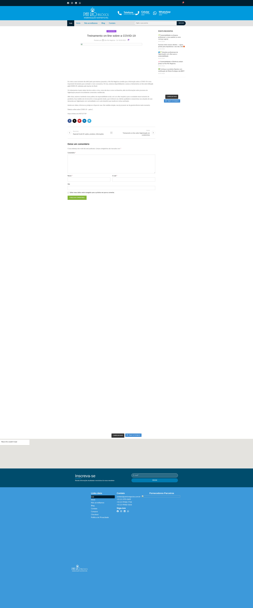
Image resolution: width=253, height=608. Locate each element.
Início (93, 500)
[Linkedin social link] (84, 121)
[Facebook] (68, 3)
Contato (112, 23)
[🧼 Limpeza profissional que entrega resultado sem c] (174, 86)
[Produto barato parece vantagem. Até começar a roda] (169, 82)
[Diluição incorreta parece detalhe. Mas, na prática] (183, 82)
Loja (70, 23)
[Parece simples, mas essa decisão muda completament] (179, 82)
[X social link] (74, 121)
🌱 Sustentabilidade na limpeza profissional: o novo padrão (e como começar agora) (169, 37)
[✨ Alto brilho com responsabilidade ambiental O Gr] (179, 86)
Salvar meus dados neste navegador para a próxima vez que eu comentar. (92, 192)
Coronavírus (111, 31)
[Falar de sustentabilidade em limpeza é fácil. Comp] (174, 82)
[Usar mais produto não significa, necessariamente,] (160, 82)
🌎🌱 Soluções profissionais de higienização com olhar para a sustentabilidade (168, 54)
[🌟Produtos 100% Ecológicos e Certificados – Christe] (183, 89)
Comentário (72, 153)
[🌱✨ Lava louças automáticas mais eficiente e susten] (179, 89)
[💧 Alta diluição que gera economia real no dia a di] (160, 89)
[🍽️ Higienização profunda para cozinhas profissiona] (169, 86)
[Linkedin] (76, 3)
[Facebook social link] (70, 121)
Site (69, 184)
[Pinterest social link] (79, 121)
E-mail (114, 176)
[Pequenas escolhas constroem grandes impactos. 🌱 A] (164, 82)
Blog (103, 23)
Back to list (111, 133)
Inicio (78, 23)
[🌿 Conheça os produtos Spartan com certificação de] (164, 92)
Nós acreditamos (91, 23)
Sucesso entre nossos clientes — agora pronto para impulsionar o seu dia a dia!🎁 (171, 45)
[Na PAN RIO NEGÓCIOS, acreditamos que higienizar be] (174, 89)
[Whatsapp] (80, 3)
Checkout (94, 515)
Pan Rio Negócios (110, 40)
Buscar (181, 23)
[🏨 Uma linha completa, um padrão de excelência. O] (183, 86)
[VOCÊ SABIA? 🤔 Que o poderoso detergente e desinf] (164, 89)
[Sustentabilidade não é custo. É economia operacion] (160, 86)
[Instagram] (72, 3)
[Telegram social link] (89, 121)
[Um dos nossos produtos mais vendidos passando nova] (169, 89)
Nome (70, 176)
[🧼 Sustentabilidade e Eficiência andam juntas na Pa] (160, 92)
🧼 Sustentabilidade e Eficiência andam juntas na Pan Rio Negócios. (170, 62)
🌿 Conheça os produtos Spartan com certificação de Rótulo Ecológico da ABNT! (171, 70)
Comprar (94, 512)
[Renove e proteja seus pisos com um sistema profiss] (164, 86)
